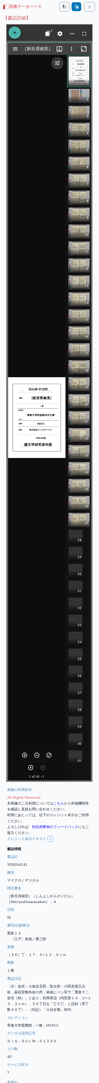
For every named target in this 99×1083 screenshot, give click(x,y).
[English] (76, 6)
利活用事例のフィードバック (55, 826)
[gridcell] (22, 6)
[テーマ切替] (64, 6)
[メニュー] (89, 6)
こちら (58, 803)
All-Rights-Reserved (23, 797)
